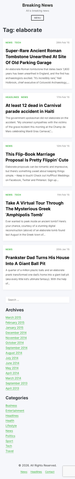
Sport (9, 441)
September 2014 (16, 347)
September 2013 (16, 383)
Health (10, 420)
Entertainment (15, 410)
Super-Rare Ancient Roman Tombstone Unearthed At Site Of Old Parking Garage (36, 56)
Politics (10, 436)
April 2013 (12, 388)
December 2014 (16, 332)
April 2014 (12, 373)
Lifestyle (11, 425)
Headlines (12, 415)
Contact (49, 471)
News (9, 430)
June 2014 (12, 363)
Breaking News (37, 5)
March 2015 (13, 317)
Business (11, 405)
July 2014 (12, 358)
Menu (37, 17)
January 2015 (14, 327)
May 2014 (12, 368)
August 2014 (14, 353)
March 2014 (13, 378)
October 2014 (15, 342)
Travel (10, 451)
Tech (9, 446)
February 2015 (15, 322)
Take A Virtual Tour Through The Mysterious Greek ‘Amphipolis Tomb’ (34, 208)
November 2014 (16, 337)
